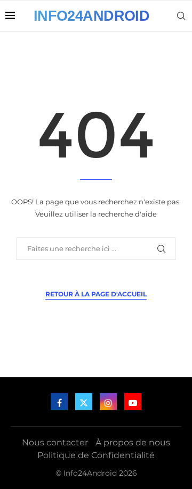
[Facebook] (59, 401)
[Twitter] (83, 401)
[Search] (181, 16)
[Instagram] (108, 401)
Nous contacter (55, 442)
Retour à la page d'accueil (96, 294)
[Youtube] (132, 401)
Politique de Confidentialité (96, 455)
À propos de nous (132, 442)
